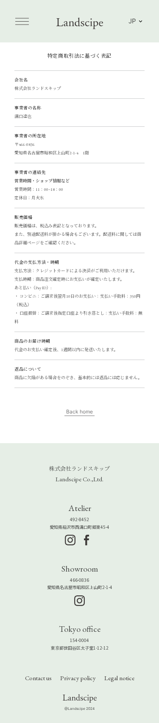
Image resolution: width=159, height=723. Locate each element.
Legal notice (119, 678)
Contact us (38, 678)
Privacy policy (78, 678)
